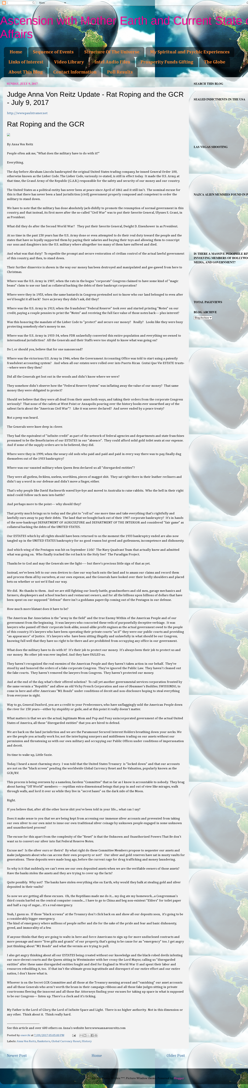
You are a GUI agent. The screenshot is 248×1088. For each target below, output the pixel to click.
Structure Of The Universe (112, 52)
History (87, 1041)
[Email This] (81, 1035)
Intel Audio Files (112, 62)
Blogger (179, 1078)
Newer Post (17, 1056)
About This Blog (26, 72)
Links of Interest (26, 62)
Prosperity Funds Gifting (167, 62)
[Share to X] (88, 1035)
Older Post (176, 1056)
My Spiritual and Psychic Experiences (190, 52)
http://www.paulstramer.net (27, 113)
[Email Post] (74, 1035)
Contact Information (74, 72)
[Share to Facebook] (92, 1035)
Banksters (43, 1041)
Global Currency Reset (66, 1041)
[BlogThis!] (85, 1035)
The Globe (214, 62)
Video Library (69, 62)
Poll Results (120, 72)
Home (16, 52)
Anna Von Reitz (26, 1041)
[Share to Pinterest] (96, 1035)
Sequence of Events (53, 52)
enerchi (26, 1035)
